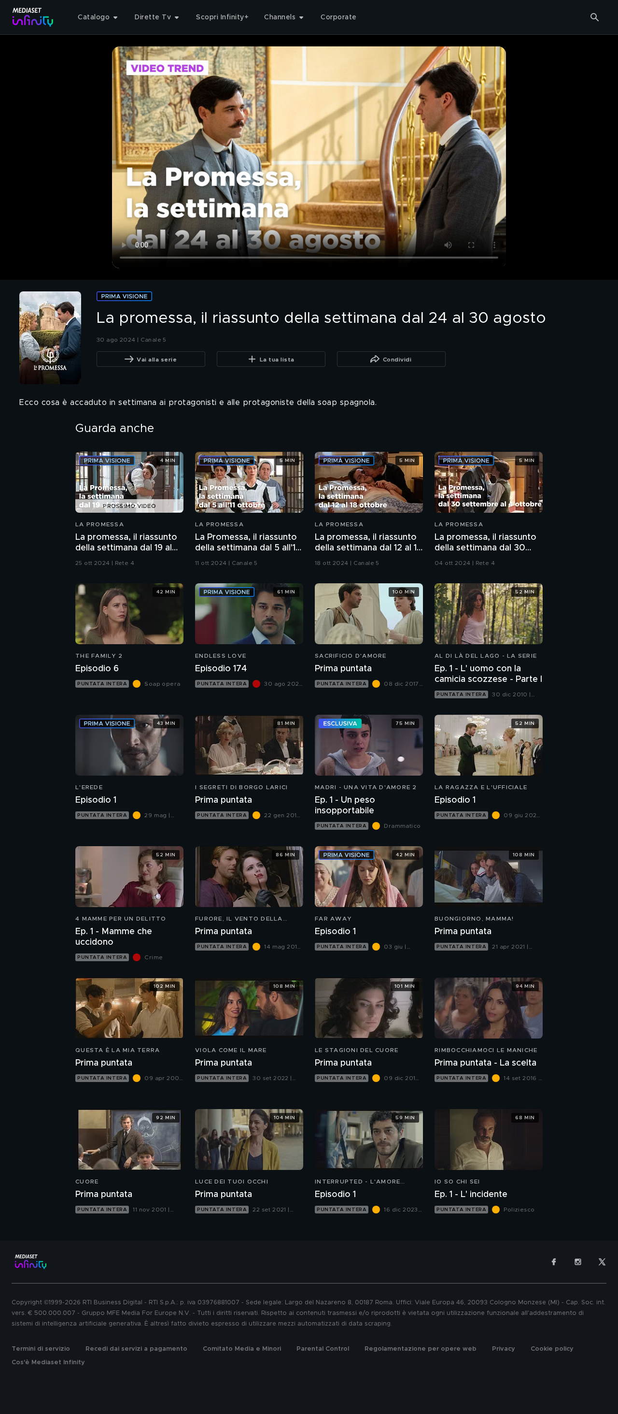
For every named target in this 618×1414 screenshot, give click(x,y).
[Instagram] (578, 1261)
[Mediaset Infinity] (33, 17)
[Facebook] (553, 1261)
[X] (602, 1261)
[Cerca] (595, 17)
